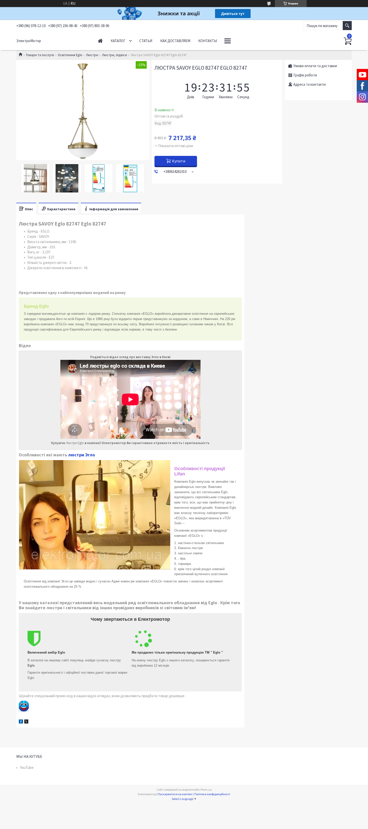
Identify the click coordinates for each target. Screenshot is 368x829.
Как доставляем (175, 40)
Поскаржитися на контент (175, 794)
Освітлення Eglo (70, 55)
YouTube (27, 767)
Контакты (207, 40)
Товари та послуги (40, 55)
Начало (100, 41)
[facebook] (21, 722)
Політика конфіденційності (212, 794)
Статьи (145, 40)
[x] (26, 722)
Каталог (118, 40)
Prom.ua (206, 789)
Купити (178, 160)
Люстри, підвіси (114, 55)
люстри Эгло (81, 455)
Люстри (92, 55)
